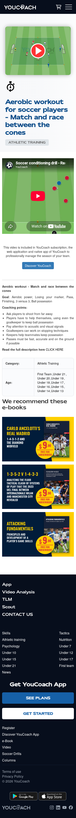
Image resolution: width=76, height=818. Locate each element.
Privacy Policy (12, 776)
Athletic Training (27, 142)
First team (66, 665)
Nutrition (65, 639)
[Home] (23, 6)
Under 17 (57, 382)
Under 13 (57, 391)
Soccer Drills (11, 753)
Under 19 (57, 378)
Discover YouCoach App (20, 734)
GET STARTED (38, 713)
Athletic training (13, 639)
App (7, 584)
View (38, 443)
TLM (7, 599)
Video (6, 747)
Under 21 (59, 374)
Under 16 (43, 387)
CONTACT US (17, 614)
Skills (6, 633)
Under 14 (43, 391)
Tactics (64, 633)
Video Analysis (18, 592)
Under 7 (65, 646)
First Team (44, 374)
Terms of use (11, 771)
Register (8, 727)
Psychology (11, 646)
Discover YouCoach (38, 265)
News (6, 672)
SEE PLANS (38, 697)
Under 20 (43, 378)
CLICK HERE (54, 349)
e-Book (7, 740)
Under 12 (66, 652)
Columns (9, 760)
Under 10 (9, 652)
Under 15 (57, 387)
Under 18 (43, 382)
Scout (8, 607)
